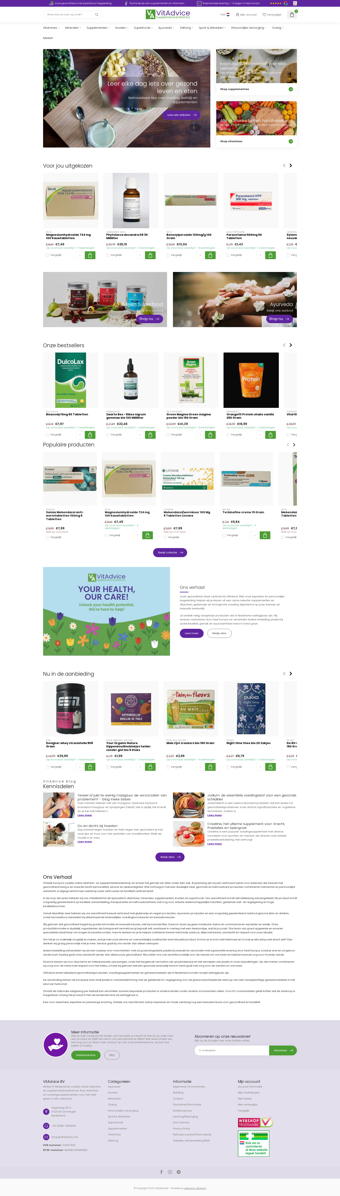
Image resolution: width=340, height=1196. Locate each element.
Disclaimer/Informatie (187, 1104)
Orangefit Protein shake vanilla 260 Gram (250, 416)
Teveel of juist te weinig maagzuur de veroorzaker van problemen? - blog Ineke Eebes (122, 797)
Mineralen (72, 28)
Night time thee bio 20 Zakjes (248, 743)
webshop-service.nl (195, 1188)
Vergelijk (55, 255)
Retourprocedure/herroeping (192, 1134)
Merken (48, 38)
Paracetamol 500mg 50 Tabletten (244, 236)
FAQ (112, 1055)
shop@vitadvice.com (64, 1137)
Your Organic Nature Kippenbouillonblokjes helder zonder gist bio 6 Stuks (128, 746)
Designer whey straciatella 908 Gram (69, 744)
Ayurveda (165, 28)
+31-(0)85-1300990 (63, 1126)
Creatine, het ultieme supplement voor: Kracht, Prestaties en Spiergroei (246, 825)
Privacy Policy (181, 1128)
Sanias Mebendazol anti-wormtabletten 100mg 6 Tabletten (65, 516)
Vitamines (50, 28)
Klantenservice (85, 1055)
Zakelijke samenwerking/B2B (191, 1140)
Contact (178, 1098)
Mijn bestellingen (249, 1092)
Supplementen (97, 28)
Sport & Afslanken (211, 28)
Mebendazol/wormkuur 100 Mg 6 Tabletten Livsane (187, 514)
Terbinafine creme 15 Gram (243, 512)
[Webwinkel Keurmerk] (267, 1120)
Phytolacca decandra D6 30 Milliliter (127, 236)
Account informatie (250, 1086)
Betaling (178, 1092)
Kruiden (120, 28)
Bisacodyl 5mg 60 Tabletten (67, 414)
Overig (276, 28)
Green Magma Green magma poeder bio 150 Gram (188, 416)
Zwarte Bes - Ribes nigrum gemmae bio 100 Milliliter (126, 416)
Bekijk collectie (167, 552)
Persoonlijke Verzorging (247, 28)
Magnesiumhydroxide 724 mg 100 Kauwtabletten (68, 236)
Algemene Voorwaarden (189, 1086)
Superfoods (142, 28)
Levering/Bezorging (185, 1116)
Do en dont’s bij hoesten (97, 825)
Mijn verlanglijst (247, 1104)
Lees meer (192, 633)
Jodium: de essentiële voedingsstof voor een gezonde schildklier (251, 797)
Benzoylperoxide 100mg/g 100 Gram (189, 236)
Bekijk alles (219, 633)
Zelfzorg (185, 28)
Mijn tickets (245, 1098)
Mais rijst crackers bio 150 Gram (190, 743)
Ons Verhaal (181, 1122)
